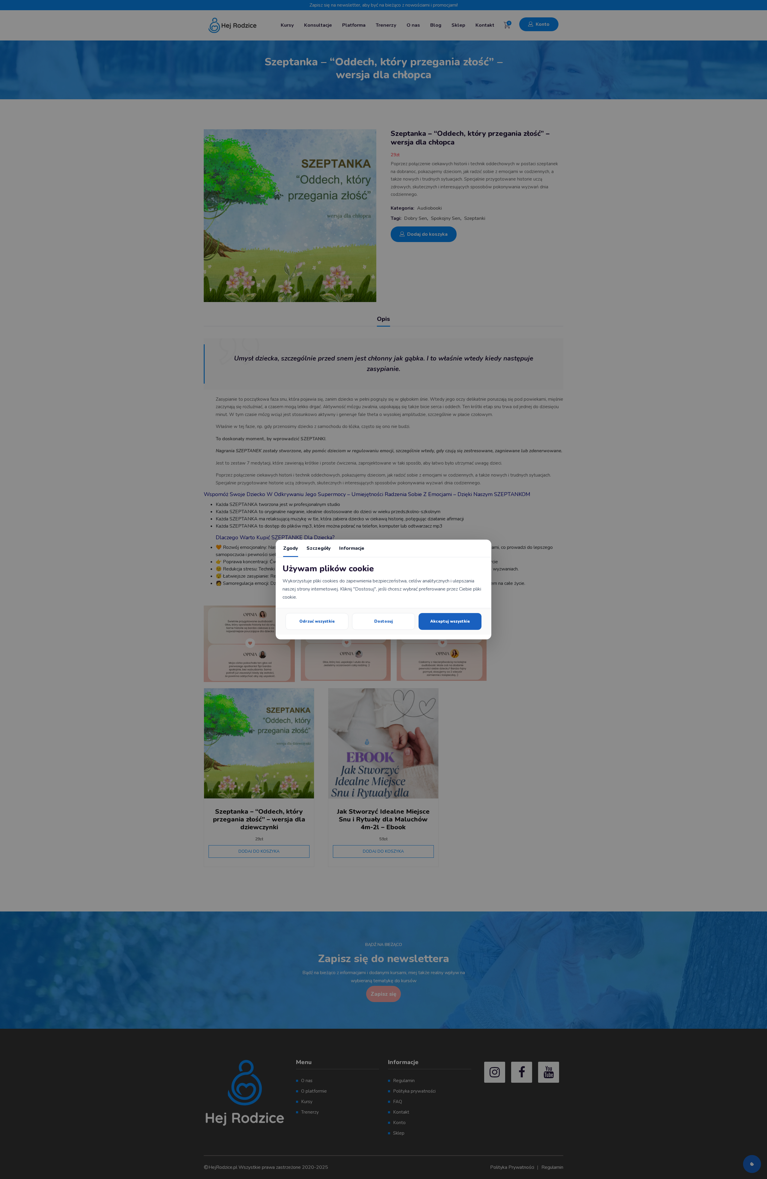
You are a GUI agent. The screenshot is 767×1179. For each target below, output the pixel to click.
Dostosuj (383, 621)
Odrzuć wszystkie (317, 621)
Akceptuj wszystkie (450, 621)
